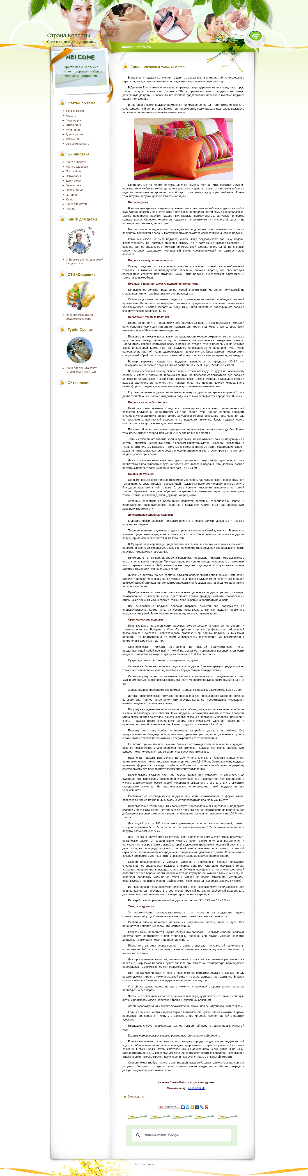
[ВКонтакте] (183, 1107)
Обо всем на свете (78, 143)
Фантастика (73, 185)
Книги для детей (76, 204)
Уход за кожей (75, 110)
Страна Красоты (68, 35)
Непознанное (74, 190)
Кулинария (73, 129)
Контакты (144, 47)
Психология (73, 176)
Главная (126, 47)
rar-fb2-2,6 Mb (196, 1088)
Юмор (70, 199)
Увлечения (73, 139)
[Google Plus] (206, 1107)
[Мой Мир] (197, 1107)
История (71, 194)
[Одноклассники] (192, 1107)
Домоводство (74, 134)
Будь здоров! (74, 120)
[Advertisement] (82, 411)
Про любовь (73, 171)
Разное (70, 208)
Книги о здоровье (77, 166)
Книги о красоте (76, 162)
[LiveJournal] (202, 1107)
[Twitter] (187, 1107)
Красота (71, 115)
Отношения (73, 125)
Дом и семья (74, 180)
